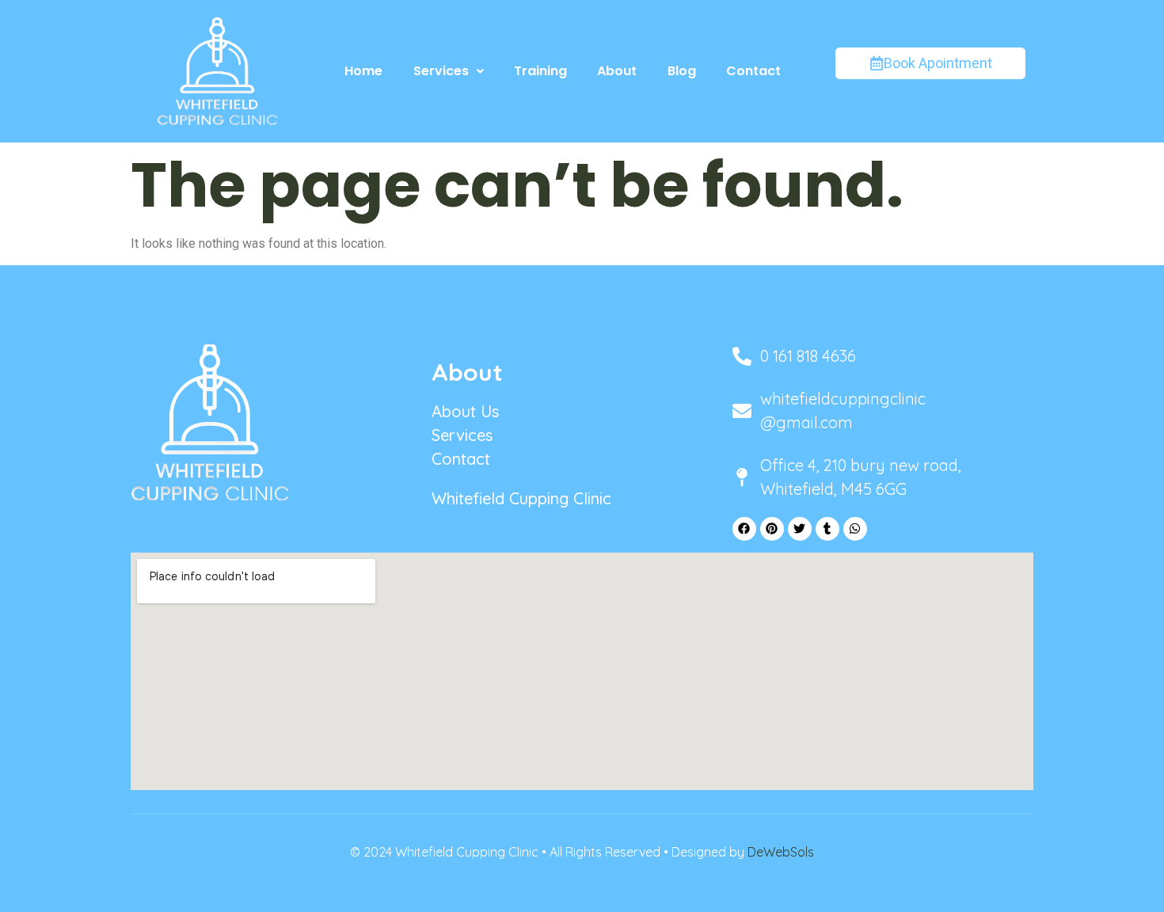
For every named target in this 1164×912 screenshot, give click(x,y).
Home (363, 71)
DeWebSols (780, 852)
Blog (682, 71)
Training (540, 71)
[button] (448, 71)
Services (441, 71)
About (617, 71)
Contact (753, 71)
